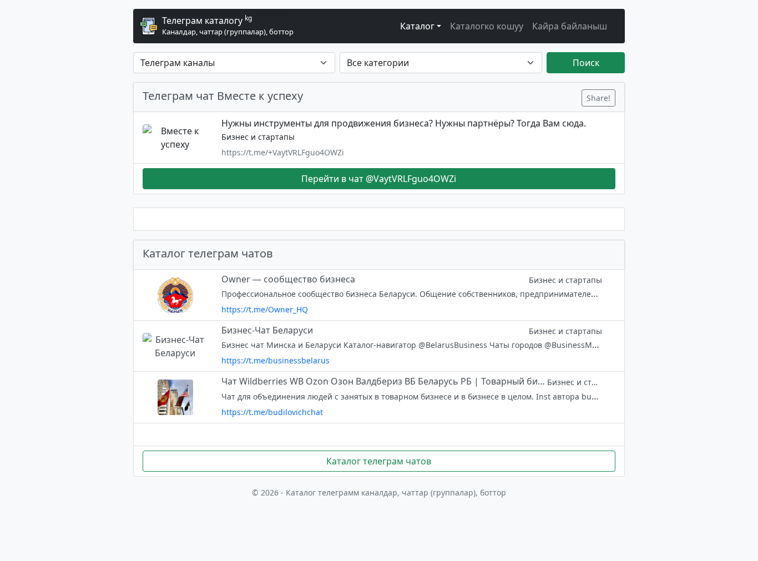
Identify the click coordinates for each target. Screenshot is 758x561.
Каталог (417, 26)
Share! (598, 98)
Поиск (586, 63)
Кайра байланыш (569, 26)
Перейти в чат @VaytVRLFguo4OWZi (378, 179)
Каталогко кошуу (486, 26)
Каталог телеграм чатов (378, 461)
